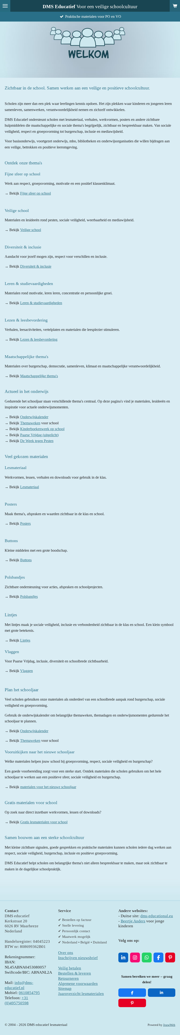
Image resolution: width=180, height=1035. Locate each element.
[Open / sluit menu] (5, 6)
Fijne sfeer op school (35, 193)
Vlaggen (26, 671)
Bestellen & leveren (74, 973)
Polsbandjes (29, 597)
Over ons (65, 952)
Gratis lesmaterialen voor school (44, 822)
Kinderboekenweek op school (42, 429)
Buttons (26, 560)
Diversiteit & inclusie (35, 266)
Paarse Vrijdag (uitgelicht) (39, 435)
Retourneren (68, 978)
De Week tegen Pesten (36, 441)
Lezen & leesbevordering (38, 339)
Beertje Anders (133, 921)
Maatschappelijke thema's (39, 376)
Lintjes (25, 640)
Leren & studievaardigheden (41, 303)
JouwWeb (169, 1025)
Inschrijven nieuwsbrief (78, 958)
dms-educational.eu (156, 916)
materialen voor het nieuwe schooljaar (48, 787)
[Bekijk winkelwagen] (175, 6)
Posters (25, 523)
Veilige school (30, 230)
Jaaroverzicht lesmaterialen (81, 993)
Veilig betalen (69, 968)
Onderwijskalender (34, 417)
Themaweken (30, 423)
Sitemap (64, 988)
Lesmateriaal (29, 487)
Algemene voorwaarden (78, 983)
